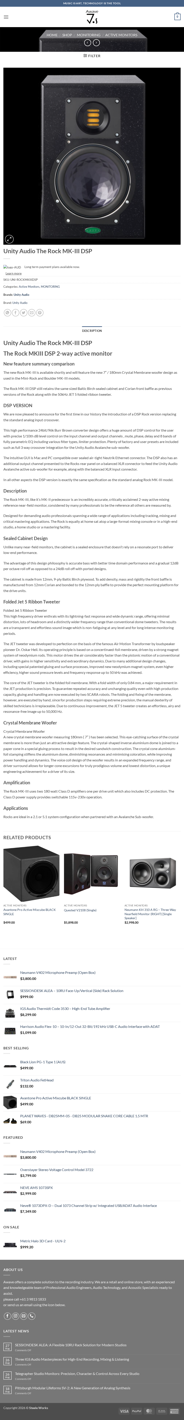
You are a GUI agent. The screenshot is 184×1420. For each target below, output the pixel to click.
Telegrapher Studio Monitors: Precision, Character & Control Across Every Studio (77, 1373)
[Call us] (31, 1316)
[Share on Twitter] (23, 312)
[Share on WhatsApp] (7, 312)
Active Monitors (121, 35)
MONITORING (89, 35)
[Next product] (87, 42)
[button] (6, 16)
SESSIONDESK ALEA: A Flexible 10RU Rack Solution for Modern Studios (71, 1345)
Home (52, 35)
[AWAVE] (92, 17)
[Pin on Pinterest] (40, 312)
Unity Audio (21, 294)
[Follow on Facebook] (7, 1316)
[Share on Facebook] (15, 312)
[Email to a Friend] (31, 312)
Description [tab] (92, 331)
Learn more (14, 273)
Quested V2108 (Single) (80, 910)
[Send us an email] (23, 1316)
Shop (67, 35)
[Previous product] (96, 42)
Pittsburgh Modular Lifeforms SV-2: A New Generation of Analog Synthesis (72, 1388)
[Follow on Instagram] (15, 1316)
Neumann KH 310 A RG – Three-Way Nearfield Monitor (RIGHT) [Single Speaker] (150, 914)
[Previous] (3, 889)
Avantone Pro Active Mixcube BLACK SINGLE (29, 912)
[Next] (180, 889)
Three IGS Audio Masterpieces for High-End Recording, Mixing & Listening (72, 1359)
